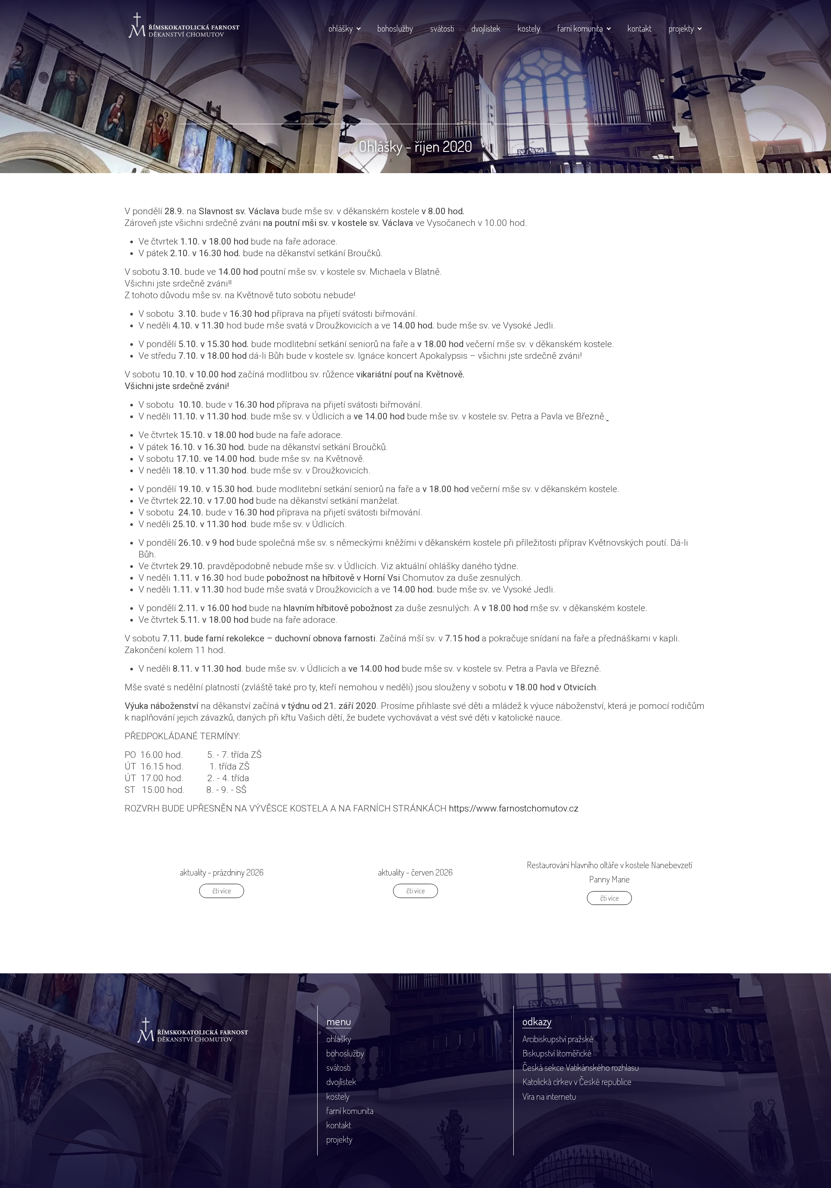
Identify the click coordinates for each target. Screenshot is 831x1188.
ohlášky (341, 28)
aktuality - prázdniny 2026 (222, 872)
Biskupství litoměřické (557, 1053)
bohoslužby (395, 28)
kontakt (639, 28)
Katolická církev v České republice (576, 1081)
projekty (681, 28)
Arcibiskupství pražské (557, 1038)
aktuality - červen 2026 (415, 872)
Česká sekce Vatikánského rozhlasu (580, 1067)
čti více (222, 890)
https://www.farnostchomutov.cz (514, 808)
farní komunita (580, 28)
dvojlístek (485, 28)
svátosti (442, 28)
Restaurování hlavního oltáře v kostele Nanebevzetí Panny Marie (609, 872)
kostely (529, 28)
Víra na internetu (549, 1096)
